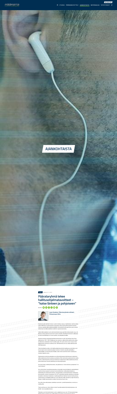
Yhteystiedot (105, 5)
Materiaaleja (95, 5)
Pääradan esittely (72, 5)
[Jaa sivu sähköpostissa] (56, 307)
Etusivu (62, 5)
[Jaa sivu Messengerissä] (54, 307)
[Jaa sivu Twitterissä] (43, 307)
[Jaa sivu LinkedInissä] (46, 307)
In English (108, 2)
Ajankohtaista (84, 5)
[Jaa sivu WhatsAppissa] (51, 307)
